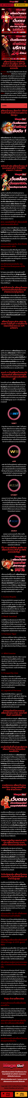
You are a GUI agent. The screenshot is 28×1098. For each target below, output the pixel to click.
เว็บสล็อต (4, 72)
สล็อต (3, 93)
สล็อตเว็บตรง (6, 74)
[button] (25, 1)
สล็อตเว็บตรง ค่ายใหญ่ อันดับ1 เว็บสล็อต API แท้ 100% (15, 1087)
